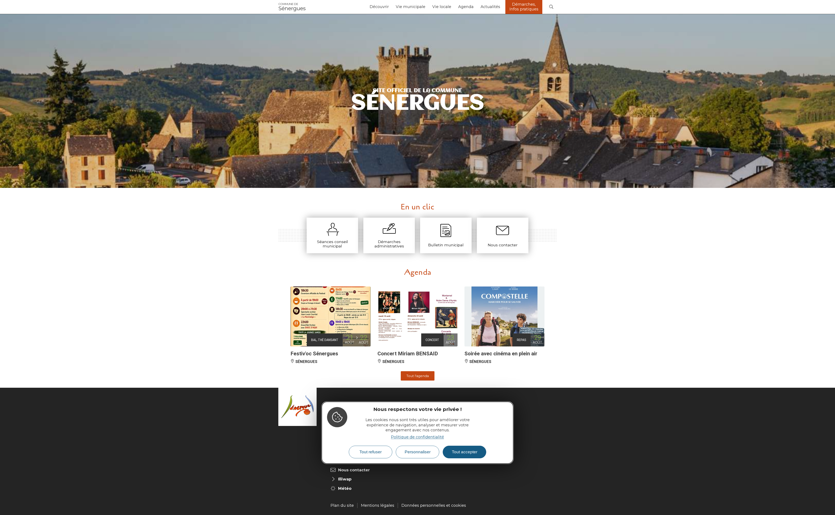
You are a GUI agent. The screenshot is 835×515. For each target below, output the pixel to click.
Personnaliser (418, 452)
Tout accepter (464, 452)
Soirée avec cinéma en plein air (500, 354)
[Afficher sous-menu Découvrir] (390, 7)
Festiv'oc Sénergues (314, 354)
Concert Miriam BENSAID (407, 354)
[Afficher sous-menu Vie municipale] (427, 7)
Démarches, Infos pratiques (523, 7)
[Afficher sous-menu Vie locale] (453, 7)
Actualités (490, 6)
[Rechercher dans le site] (551, 7)
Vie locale (441, 6)
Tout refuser (370, 452)
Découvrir (379, 6)
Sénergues (292, 7)
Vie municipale (410, 6)
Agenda (466, 6)
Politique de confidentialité (417, 437)
